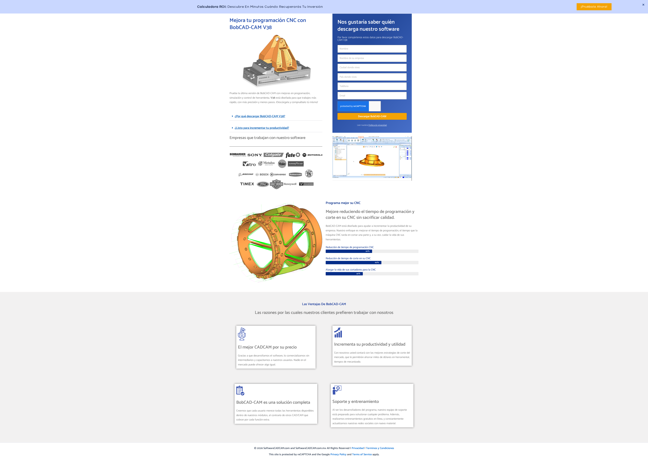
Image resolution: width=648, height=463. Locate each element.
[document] (324, 231)
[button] (643, 4)
